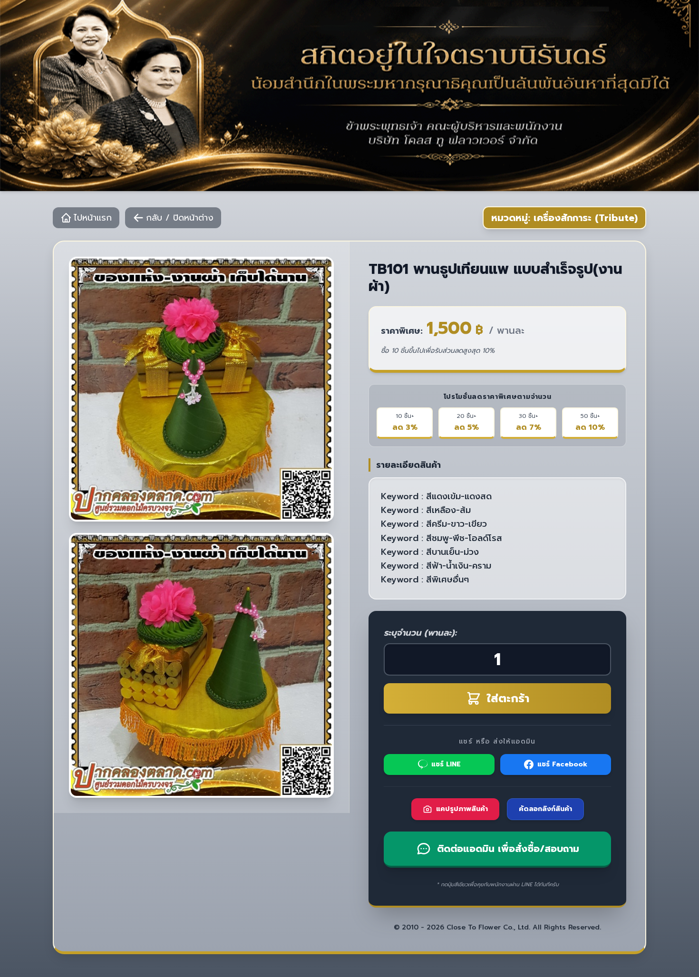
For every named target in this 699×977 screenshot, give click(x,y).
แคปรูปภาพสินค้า (462, 809)
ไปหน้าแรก (93, 217)
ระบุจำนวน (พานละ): (420, 632)
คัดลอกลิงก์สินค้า (545, 809)
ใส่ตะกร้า (508, 698)
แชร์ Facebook (562, 764)
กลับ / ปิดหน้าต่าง (180, 217)
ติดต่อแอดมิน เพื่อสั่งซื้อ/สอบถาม (508, 849)
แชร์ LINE (446, 764)
